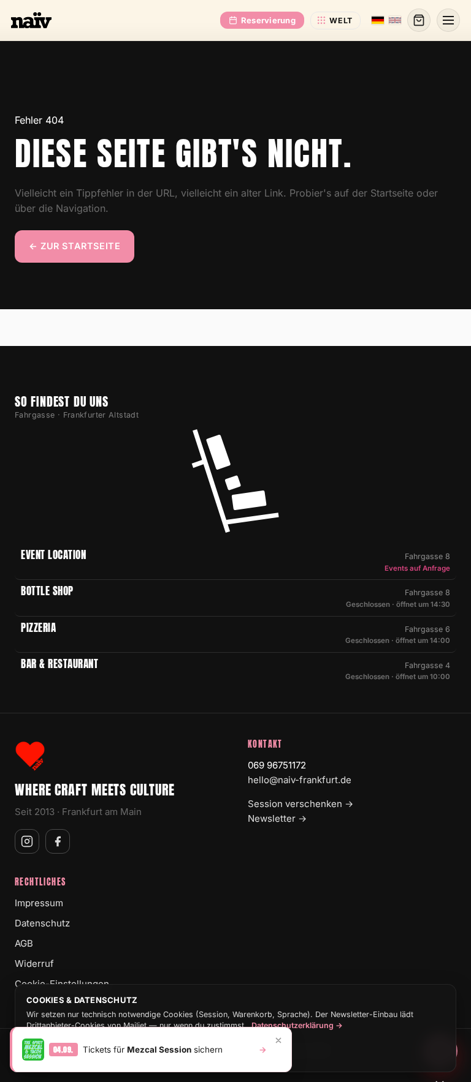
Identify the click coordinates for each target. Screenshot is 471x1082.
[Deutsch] (378, 20)
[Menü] (448, 20)
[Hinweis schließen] (278, 1040)
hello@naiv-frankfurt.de (299, 780)
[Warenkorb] (419, 20)
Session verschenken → (300, 804)
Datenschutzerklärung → (297, 1025)
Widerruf (34, 963)
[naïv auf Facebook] (57, 841)
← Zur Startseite (74, 246)
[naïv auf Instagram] (27, 841)
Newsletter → (277, 818)
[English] (395, 20)
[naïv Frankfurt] (31, 20)
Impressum (39, 903)
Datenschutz (42, 923)
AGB (24, 943)
